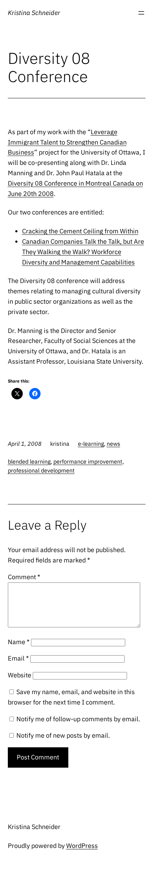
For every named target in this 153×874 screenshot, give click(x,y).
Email (18, 658)
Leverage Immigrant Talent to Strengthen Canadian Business (67, 142)
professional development (41, 470)
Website (19, 675)
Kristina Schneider (34, 13)
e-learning (91, 443)
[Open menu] (141, 13)
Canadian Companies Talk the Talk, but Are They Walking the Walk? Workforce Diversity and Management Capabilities (83, 251)
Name (19, 642)
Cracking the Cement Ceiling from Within (80, 231)
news (113, 443)
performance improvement (87, 461)
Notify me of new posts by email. (63, 735)
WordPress (82, 846)
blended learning (29, 461)
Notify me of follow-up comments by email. (78, 719)
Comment (24, 577)
